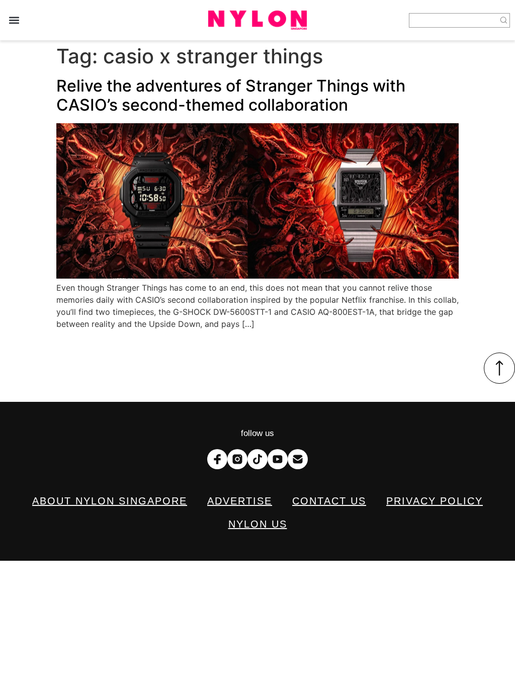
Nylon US (257, 524)
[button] (14, 20)
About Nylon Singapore (109, 500)
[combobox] (453, 20)
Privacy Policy (434, 500)
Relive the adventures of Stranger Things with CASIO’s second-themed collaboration (230, 95)
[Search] (504, 20)
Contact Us (329, 500)
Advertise (239, 500)
